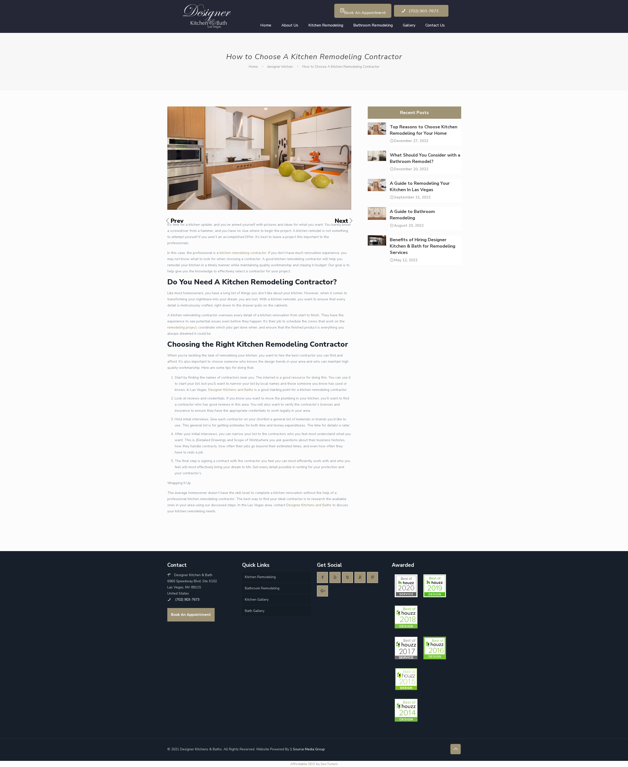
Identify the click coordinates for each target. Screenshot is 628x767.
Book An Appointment (191, 614)
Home (253, 66)
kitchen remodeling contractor (243, 253)
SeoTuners (329, 764)
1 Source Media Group (307, 749)
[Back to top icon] (455, 749)
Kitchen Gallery (257, 599)
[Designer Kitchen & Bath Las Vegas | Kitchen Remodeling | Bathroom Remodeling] (207, 16)
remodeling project (181, 327)
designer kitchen (280, 66)
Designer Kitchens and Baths (230, 389)
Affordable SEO (302, 764)
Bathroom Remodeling (262, 588)
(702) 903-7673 (423, 11)
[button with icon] (322, 577)
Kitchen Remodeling (260, 577)
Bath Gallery (254, 610)
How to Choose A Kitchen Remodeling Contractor (340, 66)
